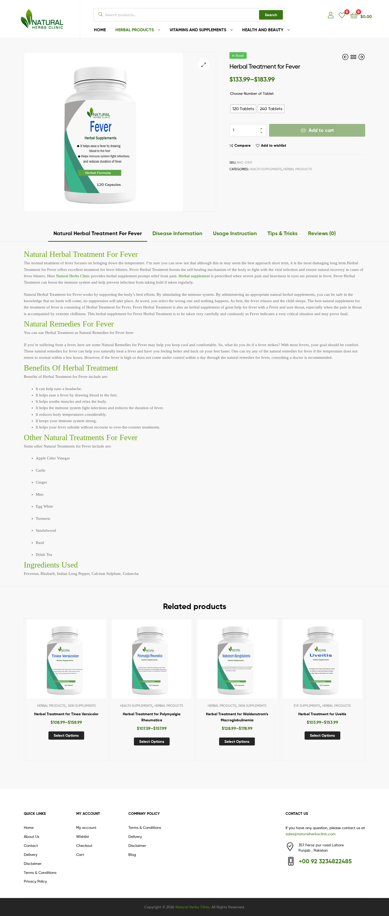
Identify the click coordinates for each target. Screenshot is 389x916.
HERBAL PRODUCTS (134, 29)
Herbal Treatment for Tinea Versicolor (66, 714)
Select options (66, 735)
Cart (80, 854)
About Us (31, 836)
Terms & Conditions (40, 872)
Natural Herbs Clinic (73, 276)
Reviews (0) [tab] (322, 233)
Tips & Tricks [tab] (282, 233)
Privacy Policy (35, 881)
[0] (342, 15)
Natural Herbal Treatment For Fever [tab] (97, 233)
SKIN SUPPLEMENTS (82, 706)
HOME (100, 29)
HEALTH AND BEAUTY (262, 29)
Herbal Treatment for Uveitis (322, 714)
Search (271, 14)
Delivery (30, 854)
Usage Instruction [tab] (235, 233)
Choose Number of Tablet (252, 93)
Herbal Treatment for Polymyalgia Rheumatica (151, 717)
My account (86, 827)
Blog (132, 854)
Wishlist (82, 836)
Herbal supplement (194, 276)
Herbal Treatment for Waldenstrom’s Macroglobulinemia (237, 717)
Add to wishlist (273, 145)
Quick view (79, 662)
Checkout (84, 845)
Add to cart (321, 130)
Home (29, 827)
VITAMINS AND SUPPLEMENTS (198, 29)
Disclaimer (33, 863)
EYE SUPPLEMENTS (307, 706)
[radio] (243, 109)
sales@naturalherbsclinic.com (311, 834)
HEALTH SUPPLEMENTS (266, 169)
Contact (31, 845)
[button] (204, 65)
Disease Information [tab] (177, 233)
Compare (242, 145)
